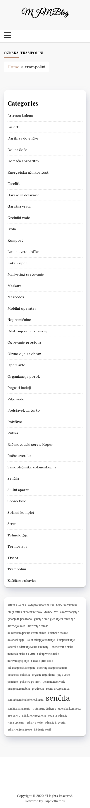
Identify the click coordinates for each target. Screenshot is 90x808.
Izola (12, 229)
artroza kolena (17, 605)
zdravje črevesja (55, 722)
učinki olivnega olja (34, 715)
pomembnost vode (54, 681)
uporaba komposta (69, 708)
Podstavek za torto (24, 410)
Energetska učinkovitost (28, 172)
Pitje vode (16, 399)
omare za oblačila (19, 674)
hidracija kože (16, 626)
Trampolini (17, 569)
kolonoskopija (16, 640)
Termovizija (17, 546)
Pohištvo (15, 422)
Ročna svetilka (19, 455)
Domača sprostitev (23, 161)
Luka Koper (17, 263)
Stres (12, 523)
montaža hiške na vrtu (21, 654)
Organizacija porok (24, 376)
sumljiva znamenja (19, 708)
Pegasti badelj (19, 387)
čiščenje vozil (42, 729)
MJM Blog (45, 13)
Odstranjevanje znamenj (27, 331)
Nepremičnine (19, 319)
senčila (58, 698)
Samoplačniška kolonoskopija (32, 467)
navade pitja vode (42, 660)
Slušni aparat (18, 490)
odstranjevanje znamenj (52, 667)
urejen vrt (14, 715)
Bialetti (14, 127)
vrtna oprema (16, 722)
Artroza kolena (20, 115)
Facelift (14, 183)
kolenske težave (58, 633)
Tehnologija (18, 535)
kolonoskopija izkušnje (41, 640)
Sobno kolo (17, 501)
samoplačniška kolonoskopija (26, 699)
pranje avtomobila (19, 688)
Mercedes (16, 297)
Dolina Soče (17, 149)
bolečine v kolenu (67, 605)
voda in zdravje (57, 715)
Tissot (13, 558)
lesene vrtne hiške (62, 647)
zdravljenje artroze (20, 729)
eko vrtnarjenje (69, 612)
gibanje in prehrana (20, 619)
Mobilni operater (22, 308)
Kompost (15, 240)
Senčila (13, 478)
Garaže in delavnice (24, 195)
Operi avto (17, 365)
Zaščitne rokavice (22, 580)
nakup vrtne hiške (48, 654)
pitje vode (64, 674)
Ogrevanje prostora (24, 342)
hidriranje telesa (38, 626)
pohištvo (13, 681)
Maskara (15, 286)
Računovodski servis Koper (30, 444)
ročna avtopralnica (58, 688)
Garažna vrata (19, 206)
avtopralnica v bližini (41, 605)
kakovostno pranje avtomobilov (27, 633)
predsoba (38, 688)
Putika (13, 433)
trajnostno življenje (44, 708)
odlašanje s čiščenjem (21, 667)
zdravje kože (34, 722)
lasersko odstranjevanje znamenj (28, 647)
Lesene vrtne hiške (23, 251)
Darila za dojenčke (23, 138)
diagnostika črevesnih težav (25, 612)
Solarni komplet (21, 512)
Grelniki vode (19, 218)
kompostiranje (66, 640)
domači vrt (51, 612)
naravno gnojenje (18, 660)
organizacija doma (43, 674)
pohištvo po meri (30, 681)
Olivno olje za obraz (24, 354)
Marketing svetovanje (26, 274)
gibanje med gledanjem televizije (54, 619)
